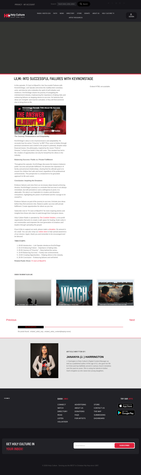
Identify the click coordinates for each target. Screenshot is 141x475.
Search (53, 4)
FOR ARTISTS (80, 418)
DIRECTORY (62, 411)
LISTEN (60, 418)
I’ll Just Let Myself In (38, 261)
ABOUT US (79, 408)
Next (132, 319)
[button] (83, 4)
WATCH (60, 408)
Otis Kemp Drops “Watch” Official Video (68, 304)
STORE (97, 405)
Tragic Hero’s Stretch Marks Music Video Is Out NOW (113, 304)
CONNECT (61, 405)
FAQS (77, 415)
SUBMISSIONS (99, 415)
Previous (11, 319)
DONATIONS (79, 411)
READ (59, 415)
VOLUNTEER (62, 422)
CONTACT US (99, 408)
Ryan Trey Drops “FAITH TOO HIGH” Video (27, 304)
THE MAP (97, 411)
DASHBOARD (99, 418)
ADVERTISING (80, 405)
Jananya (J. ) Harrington (85, 356)
